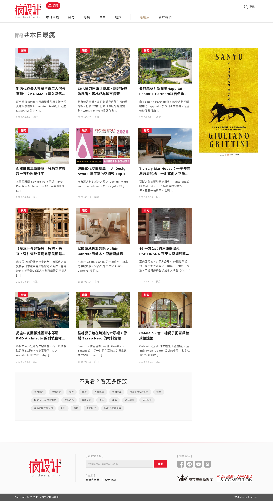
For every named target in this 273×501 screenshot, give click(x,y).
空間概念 (99, 392)
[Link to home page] (45, 468)
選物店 (145, 17)
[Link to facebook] (180, 464)
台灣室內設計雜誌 (139, 392)
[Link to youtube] (198, 464)
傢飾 (76, 408)
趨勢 (71, 17)
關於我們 (165, 17)
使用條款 (110, 479)
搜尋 (252, 6)
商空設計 (147, 400)
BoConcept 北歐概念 (45, 400)
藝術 (84, 392)
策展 (71, 392)
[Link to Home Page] (28, 11)
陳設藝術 (86, 400)
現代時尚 (69, 400)
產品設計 (129, 400)
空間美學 (116, 392)
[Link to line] (189, 464)
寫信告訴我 (92, 479)
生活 (101, 400)
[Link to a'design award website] (234, 478)
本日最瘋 (52, 17)
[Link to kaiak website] (195, 477)
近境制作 (91, 408)
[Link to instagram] (207, 464)
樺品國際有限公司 (43, 408)
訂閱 (55, 5)
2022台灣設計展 (112, 408)
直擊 (102, 17)
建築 (114, 400)
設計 (63, 408)
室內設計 (38, 392)
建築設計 (56, 392)
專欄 (87, 17)
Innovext (253, 497)
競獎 (118, 17)
